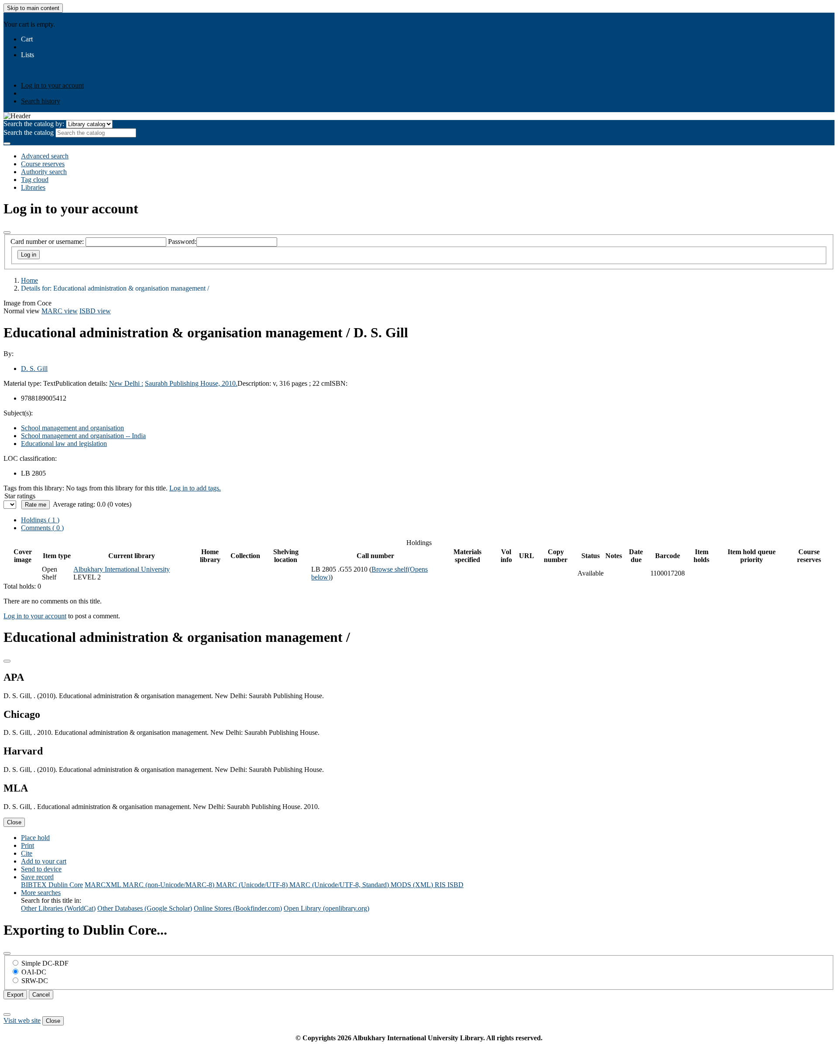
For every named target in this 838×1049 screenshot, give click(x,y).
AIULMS (17, 16)
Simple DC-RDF (45, 963)
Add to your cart (43, 861)
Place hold (35, 837)
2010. (229, 383)
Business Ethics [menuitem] (75, 62)
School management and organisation (72, 428)
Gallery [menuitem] (223, 62)
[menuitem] (36, 62)
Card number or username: (47, 241)
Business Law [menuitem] (118, 62)
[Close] (6, 232)
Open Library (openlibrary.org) (326, 908)
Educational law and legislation (64, 443)
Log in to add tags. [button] (195, 488)
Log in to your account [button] (34, 616)
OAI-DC (33, 972)
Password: (182, 241)
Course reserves (43, 164)
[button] (27, 39)
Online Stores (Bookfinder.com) (238, 908)
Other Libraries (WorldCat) (58, 908)
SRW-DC (34, 980)
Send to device (41, 869)
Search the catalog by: (33, 123)
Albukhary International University (121, 569)
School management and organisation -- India (83, 435)
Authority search (44, 171)
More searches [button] (41, 892)
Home (29, 280)
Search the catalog (28, 132)
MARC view (59, 311)
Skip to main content (33, 8)
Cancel (41, 994)
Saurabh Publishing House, (183, 383)
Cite (26, 853)
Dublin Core (65, 884)
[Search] (6, 143)
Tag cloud (34, 179)
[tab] (42, 527)
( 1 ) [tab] (40, 520)
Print (27, 845)
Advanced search (45, 156)
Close (14, 822)
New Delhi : (126, 383)
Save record (37, 877)
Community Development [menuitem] (175, 62)
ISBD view (95, 311)
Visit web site (22, 1020)
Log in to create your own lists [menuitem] (92, 70)
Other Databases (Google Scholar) (144, 908)
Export (15, 994)
